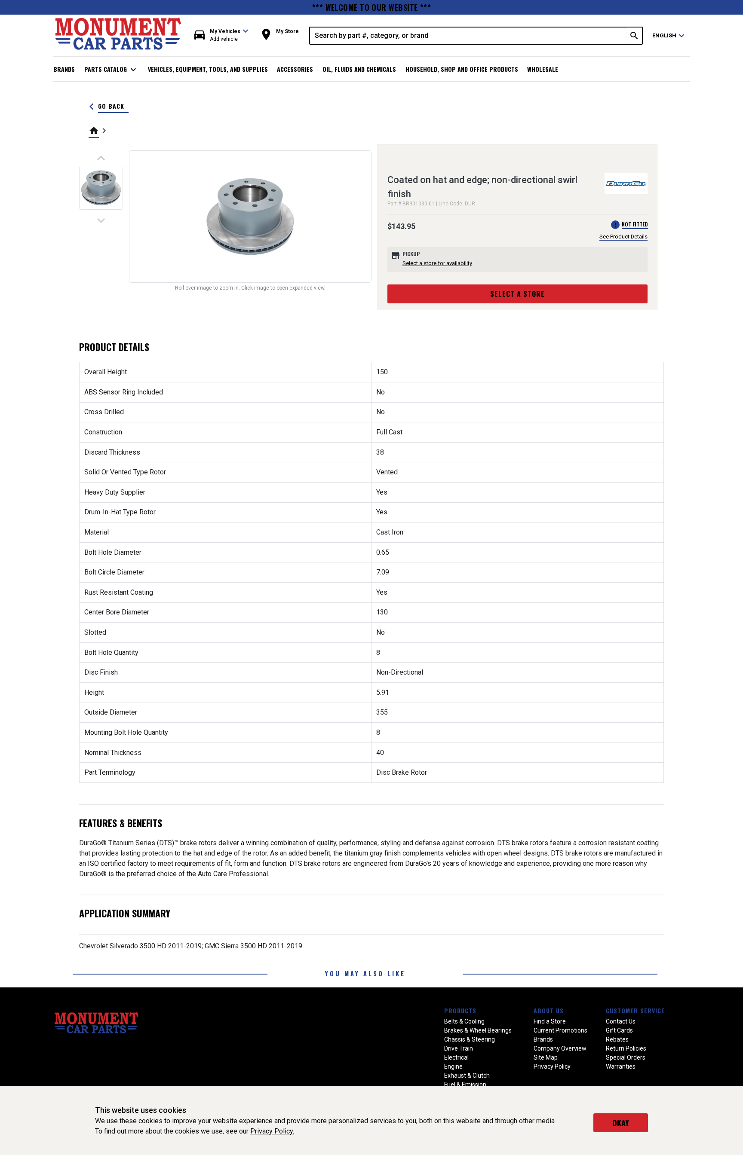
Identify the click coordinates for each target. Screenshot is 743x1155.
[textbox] (468, 36)
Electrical (456, 1057)
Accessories (295, 68)
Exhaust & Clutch (467, 1075)
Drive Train (458, 1048)
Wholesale (542, 68)
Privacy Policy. (272, 1131)
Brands (64, 68)
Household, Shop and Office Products (461, 68)
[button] (221, 35)
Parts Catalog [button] (111, 69)
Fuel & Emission (465, 1084)
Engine (453, 1066)
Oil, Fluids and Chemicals (359, 68)
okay (620, 1122)
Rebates (617, 1039)
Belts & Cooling (464, 1021)
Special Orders (625, 1057)
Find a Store (550, 1021)
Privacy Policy (552, 1066)
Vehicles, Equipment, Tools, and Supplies (208, 68)
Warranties (621, 1066)
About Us (549, 1010)
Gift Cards (619, 1030)
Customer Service (635, 1010)
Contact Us (621, 1021)
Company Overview (560, 1048)
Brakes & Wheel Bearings (478, 1030)
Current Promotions (560, 1030)
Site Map (546, 1057)
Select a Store (517, 294)
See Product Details (623, 236)
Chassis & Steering (469, 1039)
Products (460, 1010)
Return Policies (626, 1048)
